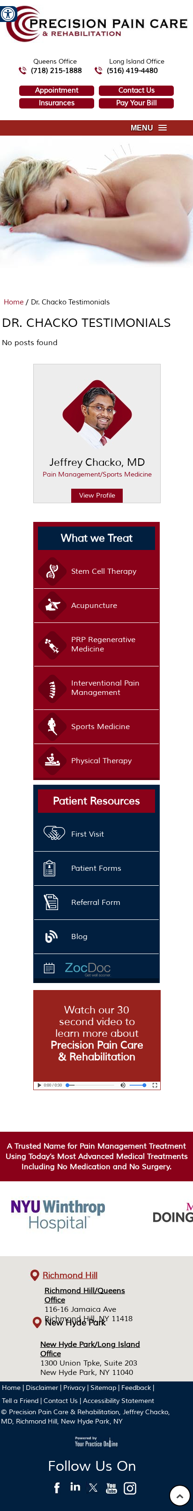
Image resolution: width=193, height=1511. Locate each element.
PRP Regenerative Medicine (103, 644)
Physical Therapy (101, 761)
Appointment (56, 90)
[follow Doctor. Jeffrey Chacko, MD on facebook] (57, 1490)
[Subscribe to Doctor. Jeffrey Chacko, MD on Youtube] (112, 1490)
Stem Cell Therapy (103, 571)
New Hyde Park (75, 1322)
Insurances (56, 103)
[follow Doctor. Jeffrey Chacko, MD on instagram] (130, 1490)
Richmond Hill (70, 1275)
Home (15, 302)
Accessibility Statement (118, 1401)
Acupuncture (94, 605)
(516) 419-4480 (132, 70)
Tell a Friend (20, 1401)
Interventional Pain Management (105, 688)
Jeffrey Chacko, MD (97, 467)
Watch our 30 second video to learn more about (97, 1033)
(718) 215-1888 (56, 70)
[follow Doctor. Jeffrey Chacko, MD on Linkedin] (75, 1490)
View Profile (97, 495)
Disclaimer (42, 1388)
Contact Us (137, 90)
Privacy (74, 1388)
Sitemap (103, 1388)
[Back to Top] (180, 1495)
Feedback (136, 1388)
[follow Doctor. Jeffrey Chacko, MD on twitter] (93, 1490)
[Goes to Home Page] (96, 40)
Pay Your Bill (136, 103)
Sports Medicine (100, 726)
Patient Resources (96, 801)
